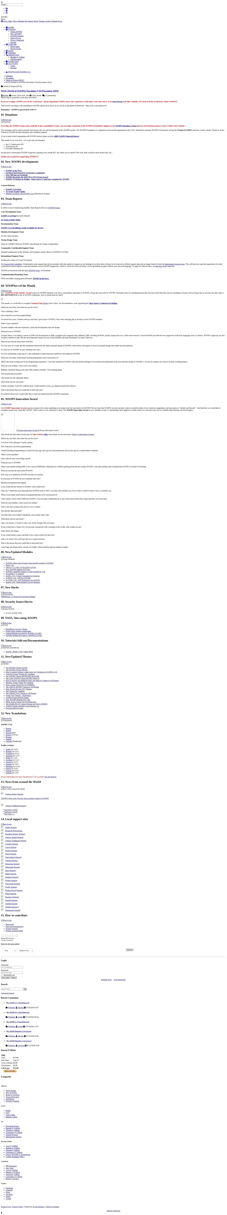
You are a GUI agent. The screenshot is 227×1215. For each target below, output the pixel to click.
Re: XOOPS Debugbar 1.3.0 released (19, 1031)
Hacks (36, 21)
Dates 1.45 (10, 565)
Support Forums (12, 1135)
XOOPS (11, 30)
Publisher (9, 76)
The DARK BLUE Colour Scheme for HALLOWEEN (27, 704)
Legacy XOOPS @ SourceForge (18, 1155)
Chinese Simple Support (14, 794)
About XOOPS (16, 32)
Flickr (8, 1192)
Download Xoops (12, 1126)
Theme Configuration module (83, 434)
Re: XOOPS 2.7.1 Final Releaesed (18, 1003)
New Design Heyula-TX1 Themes (19, 689)
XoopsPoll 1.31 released (15, 574)
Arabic (8, 749)
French (8, 733)
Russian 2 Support (12, 897)
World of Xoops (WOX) (15, 80)
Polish (8, 758)
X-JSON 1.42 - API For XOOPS (18, 578)
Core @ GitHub (12, 1146)
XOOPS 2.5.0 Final (13, 189)
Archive (48, 21)
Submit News (57, 21)
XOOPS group (34, 270)
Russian (9, 737)
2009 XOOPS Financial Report (66, 136)
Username (5, 965)
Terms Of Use (15, 38)
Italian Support (10, 874)
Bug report (10, 924)
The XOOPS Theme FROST (17, 670)
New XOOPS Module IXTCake (18, 570)
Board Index (15, 47)
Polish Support (10, 894)
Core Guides (10, 1115)
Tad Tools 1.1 (9, 814)
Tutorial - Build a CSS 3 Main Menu (19, 652)
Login (12, 66)
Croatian (9, 754)
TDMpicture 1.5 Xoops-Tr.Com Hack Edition (18, 597)
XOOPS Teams (54, 208)
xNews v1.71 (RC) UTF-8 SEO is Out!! (21, 567)
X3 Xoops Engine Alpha (15, 192)
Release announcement (14, 931)
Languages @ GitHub (14, 1133)
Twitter (8, 1199)
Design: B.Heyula (113, 1211)
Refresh (129, 950)
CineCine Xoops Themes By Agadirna (20, 674)
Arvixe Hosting (38, 1207)
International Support (13, 1137)
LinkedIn (9, 1190)
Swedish (9, 760)
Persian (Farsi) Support (13, 890)
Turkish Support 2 (12, 907)
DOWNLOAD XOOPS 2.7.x (19, 72)
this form (158, 266)
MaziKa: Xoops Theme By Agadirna (19, 683)
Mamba (5, 95)
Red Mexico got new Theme (16, 629)
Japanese (9, 756)
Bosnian (9, 751)
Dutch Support (10, 854)
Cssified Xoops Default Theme (17, 698)
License (13, 42)
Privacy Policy (17, 1207)
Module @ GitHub (17, 57)
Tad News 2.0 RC (11, 810)
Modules (21, 21)
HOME (11, 27)
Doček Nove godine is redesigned (18, 631)
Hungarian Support (12, 864)
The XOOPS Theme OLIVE (16, 668)
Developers (29, 21)
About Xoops (11, 1091)
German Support (11, 861)
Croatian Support (11, 844)
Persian (8, 729)
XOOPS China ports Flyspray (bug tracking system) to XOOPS (29, 563)
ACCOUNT (13, 64)
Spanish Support (11, 900)
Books (8, 1111)
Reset (14, 977)
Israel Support (10, 871)
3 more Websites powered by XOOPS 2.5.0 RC (23, 633)
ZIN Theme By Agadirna (15, 691)
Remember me (9, 975)
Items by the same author (10, 944)
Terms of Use (6, 1207)
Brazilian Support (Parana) (15, 834)
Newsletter (10, 78)
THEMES (12, 53)
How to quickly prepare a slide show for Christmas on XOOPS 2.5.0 (31, 672)
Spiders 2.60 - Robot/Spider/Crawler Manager (23, 582)
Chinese (9, 741)
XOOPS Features (17, 36)
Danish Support (11, 851)
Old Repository (16, 59)
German (9, 771)
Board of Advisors (12, 1095)
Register (13, 68)
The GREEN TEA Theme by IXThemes (21, 693)
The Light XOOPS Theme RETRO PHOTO (22, 678)
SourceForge (117, 102)
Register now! (106, 980)
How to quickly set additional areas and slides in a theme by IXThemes (32, 681)
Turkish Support (11, 904)
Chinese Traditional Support (15, 806)
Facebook (9, 1188)
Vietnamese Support (12, 910)
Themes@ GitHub (13, 1130)
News (15, 21)
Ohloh (8, 1197)
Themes (42, 21)
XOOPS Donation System (125, 126)
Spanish (9, 764)
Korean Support (11, 880)
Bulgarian (9, 766)
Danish (8, 731)
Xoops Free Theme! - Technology (18, 695)
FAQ (7, 1113)
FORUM (11, 44)
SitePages (7, 812)
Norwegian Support (12, 884)
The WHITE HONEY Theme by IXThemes (22, 687)
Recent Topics (15, 49)
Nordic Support (11, 887)
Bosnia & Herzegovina (13, 831)
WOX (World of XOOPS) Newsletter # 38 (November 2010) (29, 91)
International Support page (175, 264)
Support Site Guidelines (13, 264)
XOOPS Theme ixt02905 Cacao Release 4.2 (22, 706)
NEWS (10, 51)
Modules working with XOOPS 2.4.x (20, 194)
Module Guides (11, 1117)
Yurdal (20, 1017)
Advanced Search (7, 993)
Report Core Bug (12, 1179)
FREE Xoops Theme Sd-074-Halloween (21, 702)
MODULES (13, 55)
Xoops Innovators (12, 1097)
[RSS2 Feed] (52, 1207)
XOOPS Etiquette (12, 1101)
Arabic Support (11, 827)
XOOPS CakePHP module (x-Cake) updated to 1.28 (25, 572)
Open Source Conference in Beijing (103, 303)
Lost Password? (120, 980)
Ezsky (46, 303)
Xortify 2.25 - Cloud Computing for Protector (23, 576)
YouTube (9, 1194)
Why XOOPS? (16, 34)
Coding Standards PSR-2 (15, 1157)
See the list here (50, 777)
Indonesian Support (12, 867)
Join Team (9, 1168)
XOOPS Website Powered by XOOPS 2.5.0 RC (24, 635)
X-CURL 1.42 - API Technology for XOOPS (23, 580)
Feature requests (12, 929)
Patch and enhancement (14, 927)
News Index (7, 21)
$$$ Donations (11, 1166)
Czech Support (10, 847)
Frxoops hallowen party (14, 708)
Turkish (8, 739)
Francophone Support (13, 857)
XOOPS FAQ (13, 61)
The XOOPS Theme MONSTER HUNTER (22, 676)
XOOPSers (10, 1099)
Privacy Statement (17, 40)
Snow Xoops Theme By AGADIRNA (20, 685)
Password (4, 970)
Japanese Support (11, 877)
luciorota (21, 1046)
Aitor (46, 434)
